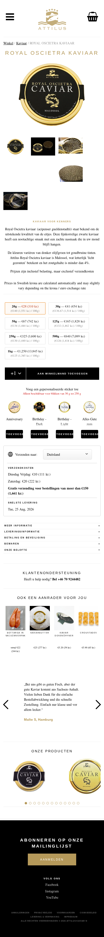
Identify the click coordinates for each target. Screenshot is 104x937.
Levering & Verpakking (44, 917)
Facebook (52, 884)
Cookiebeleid (88, 912)
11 (69, 803)
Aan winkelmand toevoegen (62, 373)
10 (65, 803)
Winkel (8, 43)
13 (78, 803)
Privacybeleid (43, 912)
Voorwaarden (66, 912)
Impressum (71, 917)
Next (98, 704)
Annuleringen (20, 912)
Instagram (52, 891)
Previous (6, 704)
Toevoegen (14, 434)
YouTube (52, 897)
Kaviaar (21, 43)
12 (74, 803)
